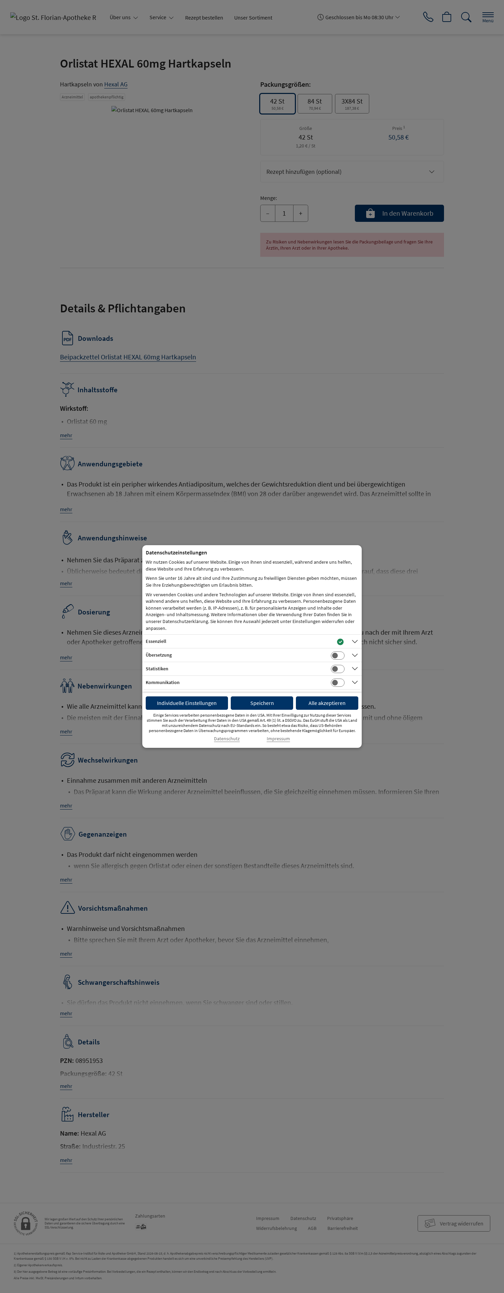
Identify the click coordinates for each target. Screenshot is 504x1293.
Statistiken (157, 669)
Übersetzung (159, 655)
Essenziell (156, 641)
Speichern (262, 702)
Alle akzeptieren (327, 702)
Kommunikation (163, 682)
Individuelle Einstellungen (187, 702)
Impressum (278, 739)
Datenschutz (227, 739)
